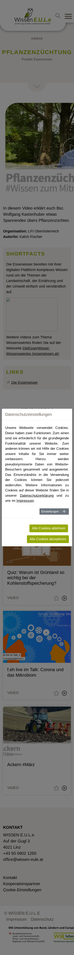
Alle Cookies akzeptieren (48, 539)
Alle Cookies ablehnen (48, 528)
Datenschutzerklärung (37, 496)
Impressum (25, 501)
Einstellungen (50, 511)
